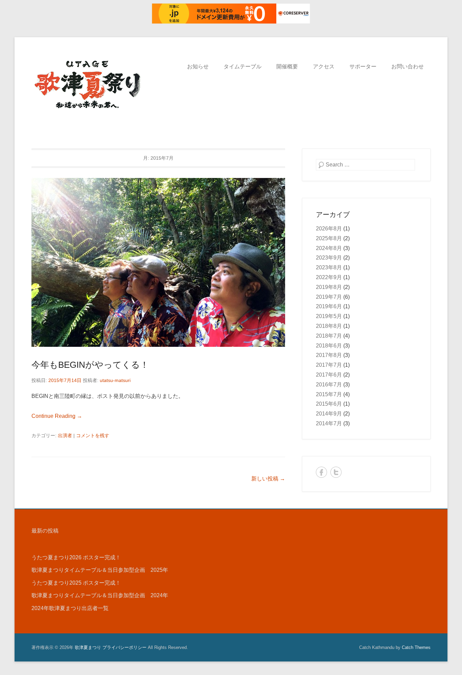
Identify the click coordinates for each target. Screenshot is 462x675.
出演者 (65, 435)
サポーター (362, 66)
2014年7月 (329, 423)
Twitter (336, 472)
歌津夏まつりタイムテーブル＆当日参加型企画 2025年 (99, 570)
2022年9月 (329, 277)
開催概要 (287, 66)
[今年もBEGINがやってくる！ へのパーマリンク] (158, 262)
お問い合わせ (407, 66)
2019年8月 (329, 287)
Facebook (321, 472)
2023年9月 (329, 258)
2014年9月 (329, 414)
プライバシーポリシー (124, 647)
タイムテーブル (242, 66)
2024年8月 (329, 248)
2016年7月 (329, 384)
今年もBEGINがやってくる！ (90, 365)
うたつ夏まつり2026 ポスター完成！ (76, 557)
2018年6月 (329, 345)
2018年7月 (329, 336)
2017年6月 (329, 375)
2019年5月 (329, 316)
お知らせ (198, 66)
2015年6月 (329, 404)
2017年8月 (329, 355)
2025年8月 (329, 238)
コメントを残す (92, 435)
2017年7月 (329, 365)
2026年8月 (329, 228)
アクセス (323, 66)
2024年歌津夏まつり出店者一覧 (70, 608)
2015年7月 (329, 394)
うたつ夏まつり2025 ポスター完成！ (76, 583)
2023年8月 (329, 267)
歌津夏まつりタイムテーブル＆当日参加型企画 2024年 (99, 595)
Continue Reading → (56, 416)
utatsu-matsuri (115, 380)
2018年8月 (329, 326)
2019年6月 (329, 306)
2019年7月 (329, 297)
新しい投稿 (268, 478)
